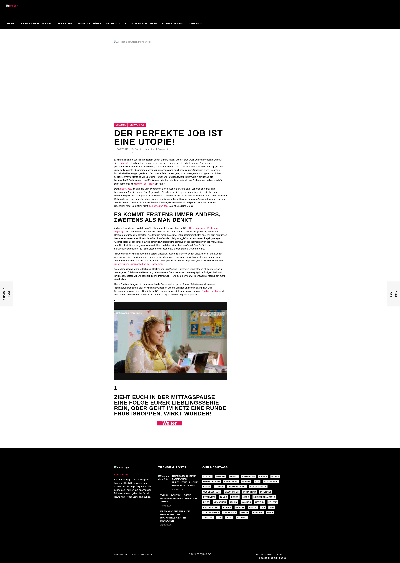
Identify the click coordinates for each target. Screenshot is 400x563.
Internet (265, 492)
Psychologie (211, 507)
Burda (275, 476)
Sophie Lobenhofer (144, 149)
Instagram (249, 492)
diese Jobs (125, 188)
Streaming (229, 512)
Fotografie (271, 482)
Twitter (208, 518)
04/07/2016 (123, 149)
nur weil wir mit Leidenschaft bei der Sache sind (138, 264)
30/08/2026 (177, 489)
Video (229, 518)
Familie (246, 482)
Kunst (223, 497)
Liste (206, 502)
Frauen (219, 487)
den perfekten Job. (158, 206)
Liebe (246, 497)
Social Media (211, 512)
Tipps (270, 512)
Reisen (227, 507)
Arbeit (234, 476)
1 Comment (162, 149)
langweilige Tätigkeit (145, 183)
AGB (279, 555)
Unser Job (125, 163)
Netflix (259, 502)
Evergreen (231, 482)
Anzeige (220, 476)
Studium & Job (137, 125)
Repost (239, 507)
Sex (263, 507)
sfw (271, 507)
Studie (244, 512)
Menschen (220, 502)
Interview (209, 497)
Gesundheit (232, 492)
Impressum (120, 555)
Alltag (207, 476)
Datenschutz (264, 555)
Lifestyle (121, 125)
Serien (253, 507)
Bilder (263, 476)
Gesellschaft (211, 492)
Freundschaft (237, 487)
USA (219, 518)
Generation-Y (258, 487)
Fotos (206, 487)
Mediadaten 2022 (142, 555)
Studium (257, 512)
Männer (246, 502)
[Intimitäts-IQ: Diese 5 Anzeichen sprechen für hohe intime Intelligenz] (164, 478)
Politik (272, 502)
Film (257, 482)
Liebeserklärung (264, 497)
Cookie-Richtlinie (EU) (272, 558)
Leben (235, 497)
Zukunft (242, 518)
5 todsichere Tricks (211, 291)
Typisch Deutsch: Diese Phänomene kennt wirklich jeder (178, 498)
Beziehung (248, 476)
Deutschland (211, 482)
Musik (233, 502)
